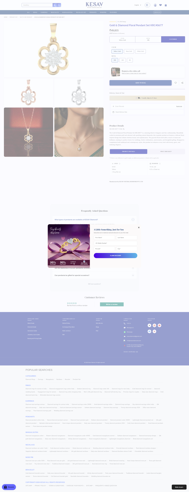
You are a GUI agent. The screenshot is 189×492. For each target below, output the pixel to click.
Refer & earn (179, 487)
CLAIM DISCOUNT (115, 255)
